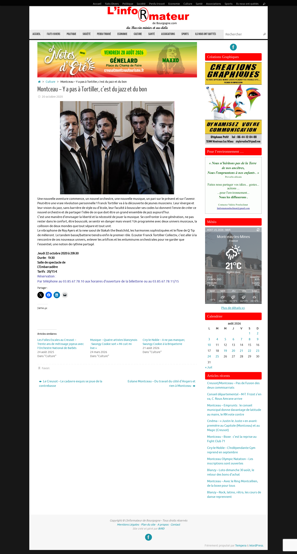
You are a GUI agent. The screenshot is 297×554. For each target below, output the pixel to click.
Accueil (97, 3)
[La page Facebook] (233, 47)
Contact (175, 524)
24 (209, 356)
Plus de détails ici (233, 308)
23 (257, 351)
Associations (213, 3)
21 (241, 351)
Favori (46, 368)
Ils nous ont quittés (247, 3)
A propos (163, 524)
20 (233, 351)
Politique (127, 3)
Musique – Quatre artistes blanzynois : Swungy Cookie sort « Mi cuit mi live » (113, 344)
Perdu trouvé (157, 3)
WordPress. (256, 545)
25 (217, 356)
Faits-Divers (112, 3)
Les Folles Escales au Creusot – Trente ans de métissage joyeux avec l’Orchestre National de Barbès (60, 344)
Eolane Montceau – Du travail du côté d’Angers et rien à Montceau (161, 384)
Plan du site (148, 524)
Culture (187, 3)
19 (225, 351)
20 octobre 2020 (52, 96)
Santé (199, 3)
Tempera (240, 545)
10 (209, 345)
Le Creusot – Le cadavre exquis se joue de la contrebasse (70, 384)
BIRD (161, 528)
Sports (229, 3)
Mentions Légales (128, 524)
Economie (174, 3)
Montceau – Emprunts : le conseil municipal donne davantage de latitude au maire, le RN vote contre (234, 410)
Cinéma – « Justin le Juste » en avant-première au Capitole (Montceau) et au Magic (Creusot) (233, 425)
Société (141, 3)
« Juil (208, 367)
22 (249, 351)
